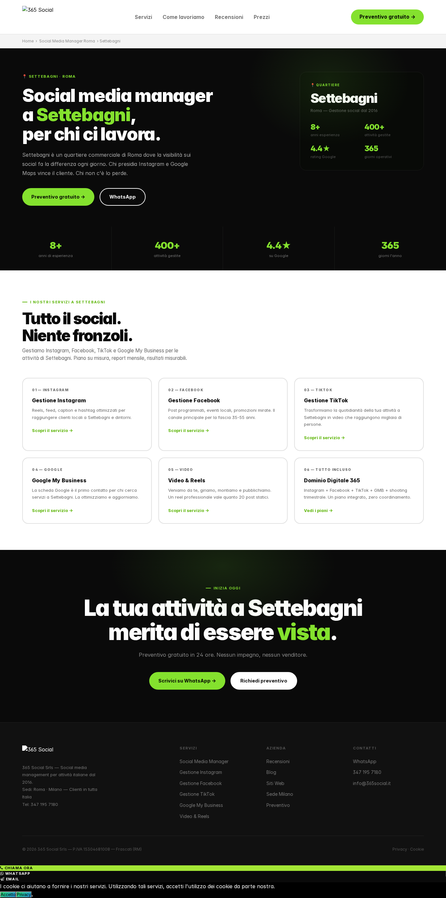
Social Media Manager (204, 761)
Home (28, 41)
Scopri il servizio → (52, 430)
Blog (271, 772)
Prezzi (262, 17)
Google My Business (201, 805)
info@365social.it (372, 783)
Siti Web (275, 783)
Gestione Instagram (201, 772)
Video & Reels (194, 816)
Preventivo (278, 805)
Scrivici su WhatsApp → (187, 680)
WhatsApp (122, 197)
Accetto (8, 894)
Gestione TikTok (197, 794)
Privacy (399, 849)
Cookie (417, 849)
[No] (32, 896)
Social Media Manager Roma (67, 41)
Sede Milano (279, 794)
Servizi (143, 17)
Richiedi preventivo (263, 680)
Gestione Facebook (201, 783)
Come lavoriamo (183, 17)
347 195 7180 (44, 804)
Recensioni (229, 17)
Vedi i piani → (318, 510)
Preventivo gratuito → (387, 17)
